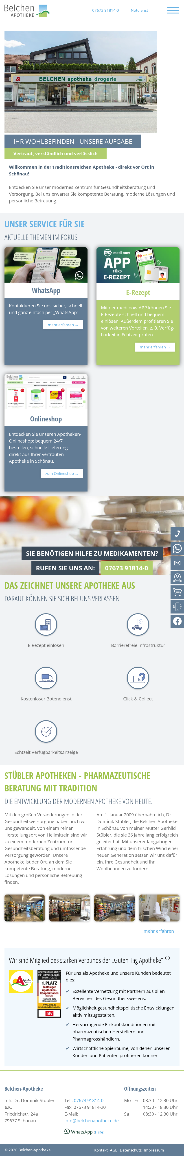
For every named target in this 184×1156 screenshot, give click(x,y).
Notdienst (139, 10)
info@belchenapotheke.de (91, 1121)
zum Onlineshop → (62, 473)
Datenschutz (131, 1150)
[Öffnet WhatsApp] (177, 548)
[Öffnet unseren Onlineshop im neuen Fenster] (177, 592)
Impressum (154, 1150)
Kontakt (101, 1150)
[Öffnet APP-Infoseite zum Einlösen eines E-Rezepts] (177, 606)
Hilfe (99, 1132)
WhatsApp (82, 1132)
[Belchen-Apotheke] (27, 15)
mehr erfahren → (63, 324)
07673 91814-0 (105, 10)
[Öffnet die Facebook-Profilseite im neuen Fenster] (177, 621)
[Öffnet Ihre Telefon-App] (177, 533)
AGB (114, 1150)
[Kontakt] (177, 563)
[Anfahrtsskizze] (177, 577)
